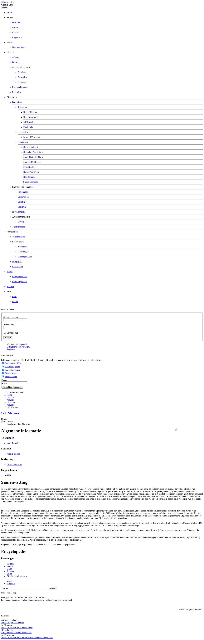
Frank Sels (28, 127)
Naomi (10, 566)
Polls (14, 296)
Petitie (15, 301)
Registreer (11, 349)
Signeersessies (11, 373)
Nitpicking (22, 247)
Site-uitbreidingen (12, 370)
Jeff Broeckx (29, 122)
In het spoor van (25, 256)
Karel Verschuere (30, 117)
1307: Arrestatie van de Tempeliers (16, 632)
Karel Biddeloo (30, 112)
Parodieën (22, 72)
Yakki (9, 574)
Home (9, 12)
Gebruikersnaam (10, 317)
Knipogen (22, 82)
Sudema (10, 571)
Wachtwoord (9, 324)
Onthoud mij (12, 333)
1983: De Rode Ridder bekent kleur (16, 627)
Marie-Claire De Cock (33, 157)
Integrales (16, 92)
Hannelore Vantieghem (33, 152)
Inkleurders (23, 142)
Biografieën (17, 102)
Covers (21, 222)
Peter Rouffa (28, 167)
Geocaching (17, 266)
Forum (9, 271)
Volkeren (22, 207)
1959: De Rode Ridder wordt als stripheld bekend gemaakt (27, 637)
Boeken (15, 62)
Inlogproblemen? (19, 276)
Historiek (16, 22)
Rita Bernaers (29, 177)
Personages (23, 192)
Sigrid (9, 569)
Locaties (21, 202)
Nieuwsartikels (18, 47)
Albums (15, 57)
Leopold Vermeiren (31, 137)
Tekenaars (22, 107)
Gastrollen (22, 77)
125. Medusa (10, 413)
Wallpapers (17, 261)
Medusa (10, 564)
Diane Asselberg (30, 147)
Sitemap (10, 286)
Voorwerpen (23, 197)
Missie (15, 27)
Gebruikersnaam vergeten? (18, 347)
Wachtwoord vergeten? (17, 344)
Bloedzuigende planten (17, 576)
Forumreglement (19, 281)
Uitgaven (11, 402)
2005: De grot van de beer (12, 622)
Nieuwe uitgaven (12, 366)
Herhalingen (23, 251)
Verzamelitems (18, 237)
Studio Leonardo (30, 182)
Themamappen (18, 227)
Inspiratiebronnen (19, 87)
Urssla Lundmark (14, 464)
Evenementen (11, 376)
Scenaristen (23, 132)
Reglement (17, 37)
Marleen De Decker (32, 162)
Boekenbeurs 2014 (13, 363)
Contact (15, 32)
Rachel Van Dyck (31, 172)
